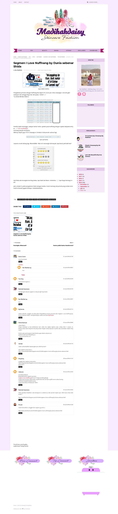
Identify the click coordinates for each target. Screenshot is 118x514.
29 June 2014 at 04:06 (68, 389)
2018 (80, 174)
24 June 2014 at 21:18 (68, 343)
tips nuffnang (61, 56)
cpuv (33, 56)
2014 (80, 182)
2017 (80, 176)
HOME (14, 2)
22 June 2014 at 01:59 (68, 288)
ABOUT (20, 2)
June (81, 190)
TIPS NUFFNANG (23, 128)
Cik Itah (20, 343)
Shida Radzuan (22, 322)
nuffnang (39, 56)
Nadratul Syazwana (23, 289)
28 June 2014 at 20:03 (68, 371)
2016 (80, 178)
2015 (80, 180)
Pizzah (20, 404)
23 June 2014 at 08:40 (68, 322)
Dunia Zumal (22, 256)
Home (14, 56)
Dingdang (21, 358)
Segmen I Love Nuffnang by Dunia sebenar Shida (22, 234)
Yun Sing (20, 279)
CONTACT (26, 2)
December (83, 184)
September (84, 186)
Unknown (21, 372)
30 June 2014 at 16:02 (68, 404)
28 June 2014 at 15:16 (68, 358)
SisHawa (27, 509)
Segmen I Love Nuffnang (24, 378)
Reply (20, 261)
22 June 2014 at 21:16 (68, 309)
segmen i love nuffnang (49, 56)
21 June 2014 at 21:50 (68, 256)
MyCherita (21, 309)
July (81, 188)
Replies (21, 264)
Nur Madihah (26, 267)
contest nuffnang (22, 56)
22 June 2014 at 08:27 (68, 267)
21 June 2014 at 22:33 (68, 278)
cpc (30, 56)
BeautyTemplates (27, 505)
